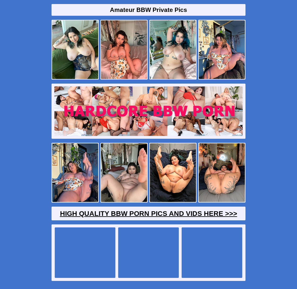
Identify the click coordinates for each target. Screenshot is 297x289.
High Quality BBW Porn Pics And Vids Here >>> (148, 213)
